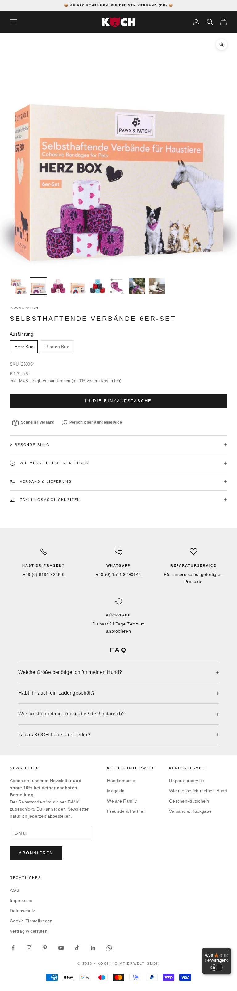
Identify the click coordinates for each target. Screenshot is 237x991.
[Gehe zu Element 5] (97, 286)
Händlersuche (121, 780)
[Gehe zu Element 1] (18, 286)
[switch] (216, 967)
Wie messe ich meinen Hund (198, 790)
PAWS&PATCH (24, 308)
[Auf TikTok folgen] (77, 948)
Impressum (21, 900)
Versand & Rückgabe (190, 811)
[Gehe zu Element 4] (77, 286)
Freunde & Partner (126, 811)
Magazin (115, 790)
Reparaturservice (186, 780)
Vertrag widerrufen (29, 931)
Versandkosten (56, 381)
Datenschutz (22, 910)
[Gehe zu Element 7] (137, 286)
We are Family (122, 800)
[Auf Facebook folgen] (13, 948)
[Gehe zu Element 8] (156, 286)
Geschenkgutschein (189, 800)
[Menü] (227, 951)
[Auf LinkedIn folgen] (93, 948)
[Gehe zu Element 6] (117, 286)
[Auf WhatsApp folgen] (109, 948)
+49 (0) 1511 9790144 (118, 574)
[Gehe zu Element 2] (38, 286)
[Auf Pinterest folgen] (45, 948)
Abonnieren (36, 853)
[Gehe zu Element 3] (58, 286)
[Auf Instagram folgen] (29, 948)
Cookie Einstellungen (31, 920)
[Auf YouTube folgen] (61, 948)
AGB (14, 890)
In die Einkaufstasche (118, 401)
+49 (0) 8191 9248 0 (43, 574)
